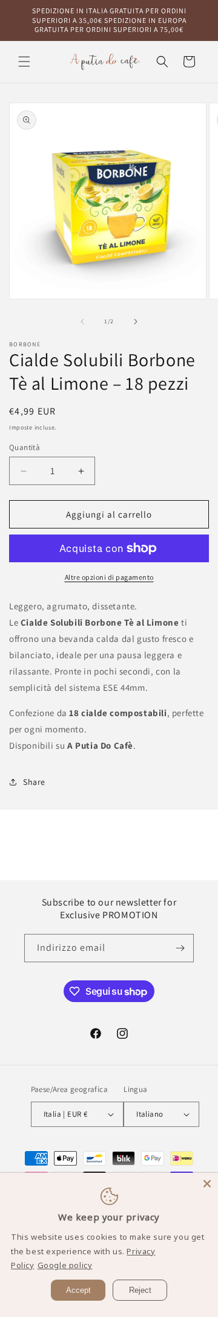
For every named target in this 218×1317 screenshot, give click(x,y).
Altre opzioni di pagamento (109, 577)
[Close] (207, 1184)
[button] (24, 61)
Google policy (65, 1265)
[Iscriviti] (180, 948)
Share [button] (34, 781)
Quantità (24, 447)
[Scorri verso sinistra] (82, 321)
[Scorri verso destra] (135, 321)
